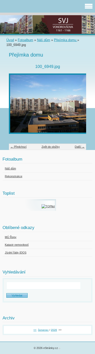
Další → (80, 146)
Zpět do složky (51, 146)
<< (34, 329)
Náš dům (43, 40)
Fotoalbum (25, 40)
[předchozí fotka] (17, 106)
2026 (54, 329)
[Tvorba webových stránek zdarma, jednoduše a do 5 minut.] (60, 348)
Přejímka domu (65, 40)
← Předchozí (18, 146)
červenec (43, 329)
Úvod (10, 40)
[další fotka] (78, 106)
